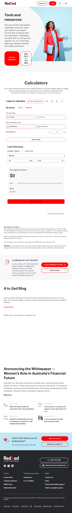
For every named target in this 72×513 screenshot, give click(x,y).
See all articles (9, 307)
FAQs (47, 481)
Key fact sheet (37, 506)
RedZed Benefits (10, 488)
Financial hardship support (55, 484)
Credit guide (24, 506)
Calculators (28, 477)
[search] (60, 3)
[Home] (10, 3)
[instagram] (9, 466)
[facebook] (5, 466)
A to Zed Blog (29, 481)
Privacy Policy (15, 506)
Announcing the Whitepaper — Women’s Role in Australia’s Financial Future (35, 373)
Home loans (8, 477)
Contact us (49, 477)
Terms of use (7, 506)
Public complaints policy (54, 488)
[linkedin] (12, 466)
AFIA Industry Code (58, 506)
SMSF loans (8, 484)
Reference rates (47, 506)
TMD (31, 506)
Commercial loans (10, 481)
